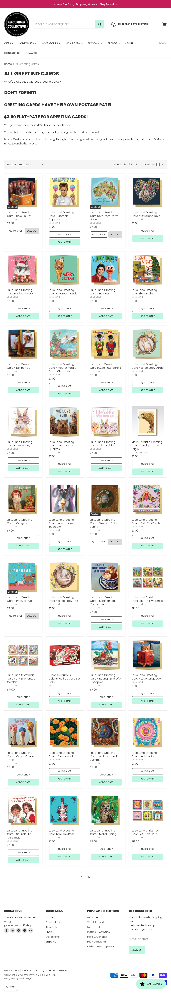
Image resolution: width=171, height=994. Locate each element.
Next (90, 877)
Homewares (26, 43)
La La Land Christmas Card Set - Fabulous (145, 832)
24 (125, 164)
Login (162, 43)
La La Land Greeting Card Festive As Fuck (20, 291)
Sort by (11, 164)
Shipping (51, 941)
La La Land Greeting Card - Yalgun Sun (144, 754)
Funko (52, 682)
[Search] (99, 24)
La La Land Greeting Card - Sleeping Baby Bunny (104, 523)
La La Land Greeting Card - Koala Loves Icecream (61, 523)
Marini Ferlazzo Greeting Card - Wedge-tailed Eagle (147, 445)
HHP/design (25, 978)
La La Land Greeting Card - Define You (19, 366)
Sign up (136, 950)
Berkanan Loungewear (101, 946)
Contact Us (12, 53)
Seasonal (94, 43)
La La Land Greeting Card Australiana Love (146, 214)
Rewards (32, 53)
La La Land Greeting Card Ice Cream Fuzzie (63, 291)
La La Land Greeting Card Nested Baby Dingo (148, 366)
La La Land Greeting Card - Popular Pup (19, 599)
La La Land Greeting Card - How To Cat (19, 214)
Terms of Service (57, 970)
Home (8, 64)
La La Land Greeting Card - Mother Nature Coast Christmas (62, 367)
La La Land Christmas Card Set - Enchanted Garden (21, 678)
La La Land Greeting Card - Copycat (19, 521)
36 (130, 164)
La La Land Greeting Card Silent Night (144, 291)
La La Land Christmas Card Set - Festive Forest (147, 599)
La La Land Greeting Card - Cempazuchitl (62, 754)
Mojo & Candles (97, 936)
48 (136, 164)
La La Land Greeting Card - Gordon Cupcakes (61, 216)
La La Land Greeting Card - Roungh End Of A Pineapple (105, 678)
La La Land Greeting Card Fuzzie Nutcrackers (105, 366)
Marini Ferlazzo (140, 452)
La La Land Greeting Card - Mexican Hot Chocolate (102, 600)
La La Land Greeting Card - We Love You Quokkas (61, 445)
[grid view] (158, 164)
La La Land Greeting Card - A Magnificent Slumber (103, 756)
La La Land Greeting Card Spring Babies (102, 443)
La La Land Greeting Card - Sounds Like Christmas (19, 834)
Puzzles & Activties (98, 932)
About (129, 43)
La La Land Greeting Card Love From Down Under (104, 216)
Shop (49, 932)
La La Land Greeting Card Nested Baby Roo (63, 599)
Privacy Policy (11, 970)
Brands (113, 43)
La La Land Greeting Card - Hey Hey (102, 291)
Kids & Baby (73, 43)
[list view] (162, 164)
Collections (53, 936)
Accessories (50, 43)
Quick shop (16, 230)
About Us (51, 927)
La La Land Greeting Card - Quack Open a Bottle (21, 756)
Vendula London (97, 922)
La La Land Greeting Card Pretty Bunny (19, 443)
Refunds (26, 970)
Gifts (8, 43)
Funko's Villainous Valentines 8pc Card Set (64, 677)
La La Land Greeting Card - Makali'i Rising (103, 832)
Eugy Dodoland (96, 941)
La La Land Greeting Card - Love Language (146, 677)
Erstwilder (93, 917)
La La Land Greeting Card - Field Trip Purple (146, 521)
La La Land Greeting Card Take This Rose (62, 832)
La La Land (12, 219)
